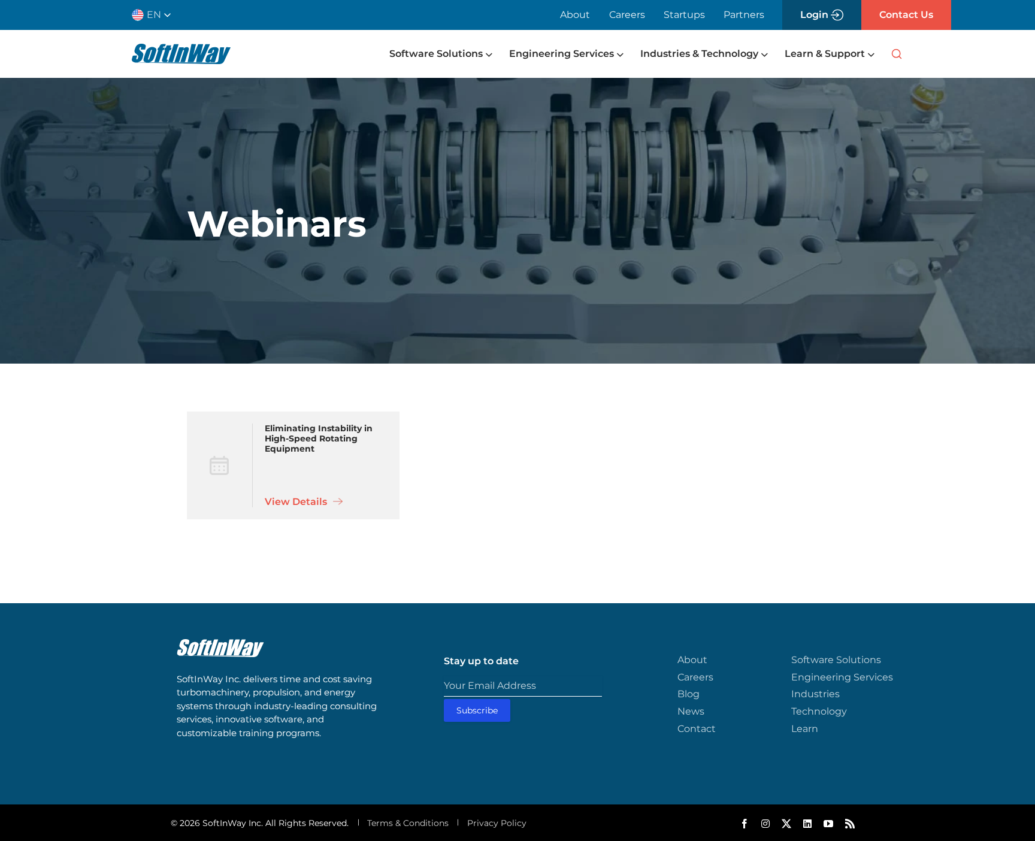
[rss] (850, 823)
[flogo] (220, 644)
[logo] (181, 49)
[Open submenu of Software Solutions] (487, 54)
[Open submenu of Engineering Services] (619, 54)
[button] (156, 15)
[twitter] (786, 823)
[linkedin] (807, 823)
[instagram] (765, 823)
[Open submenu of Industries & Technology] (763, 54)
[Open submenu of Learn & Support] (869, 54)
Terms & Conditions (408, 823)
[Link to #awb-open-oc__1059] (897, 54)
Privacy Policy (496, 823)
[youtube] (828, 823)
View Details (297, 501)
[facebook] (744, 823)
